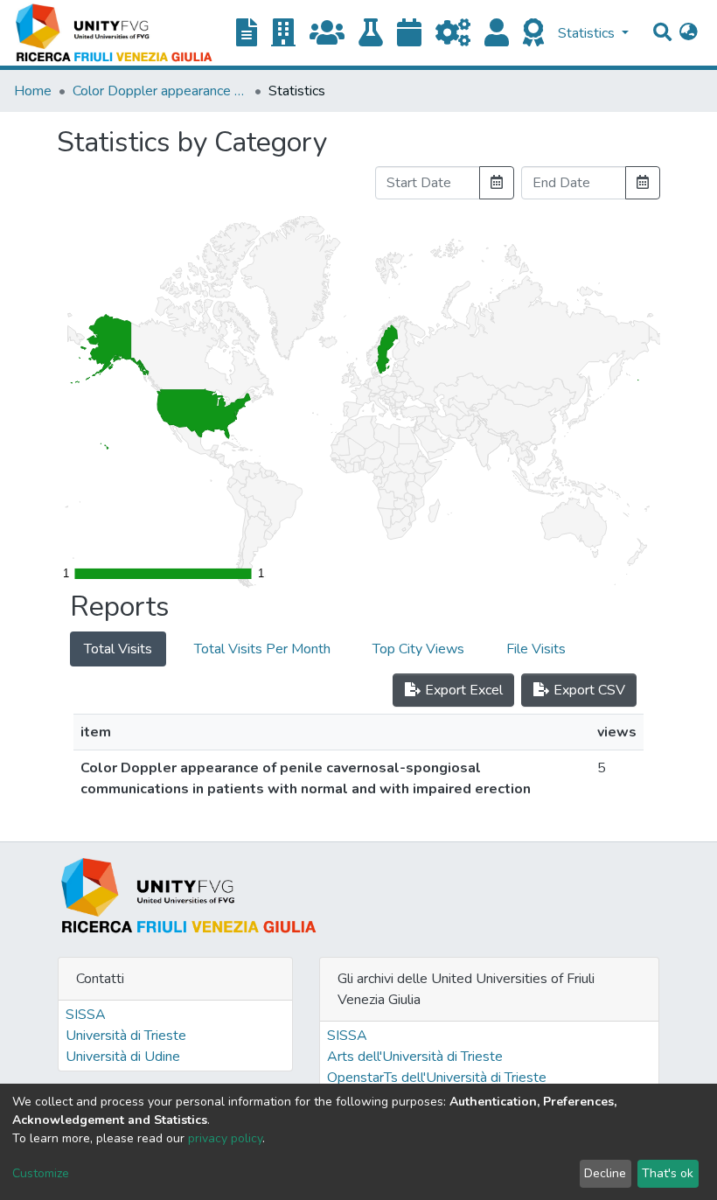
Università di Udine (123, 1056)
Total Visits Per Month (262, 649)
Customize (40, 1173)
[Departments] (283, 33)
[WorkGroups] (327, 33)
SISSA (86, 1014)
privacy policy (225, 1138)
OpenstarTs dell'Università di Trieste (436, 1077)
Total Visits (118, 649)
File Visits (536, 649)
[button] (688, 33)
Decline (605, 1173)
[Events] (409, 33)
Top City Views (418, 649)
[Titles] (246, 33)
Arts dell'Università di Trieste (415, 1056)
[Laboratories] (371, 33)
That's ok (667, 1173)
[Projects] (452, 33)
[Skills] (533, 33)
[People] (496, 33)
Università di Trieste (126, 1035)
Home (33, 91)
